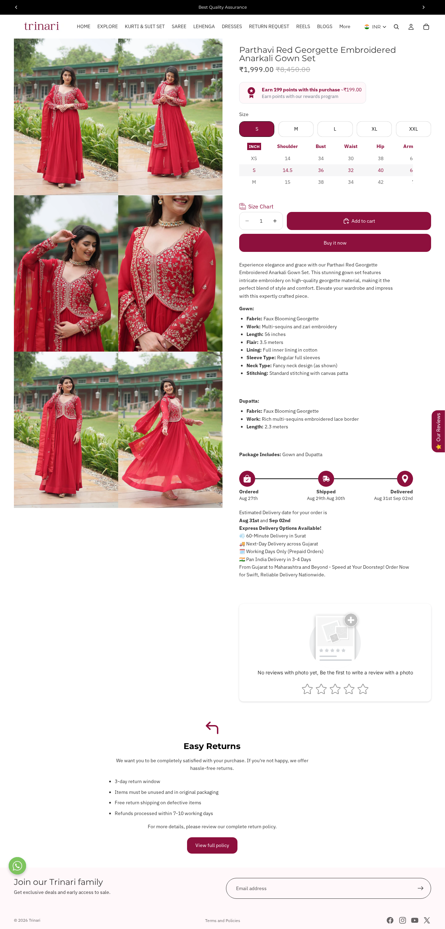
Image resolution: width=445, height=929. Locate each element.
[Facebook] (390, 920)
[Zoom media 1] (66, 117)
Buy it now (335, 243)
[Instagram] (402, 920)
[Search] (396, 26)
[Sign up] (420, 888)
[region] (326, 164)
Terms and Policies (222, 920)
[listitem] (345, 27)
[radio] (254, 146)
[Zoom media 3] (66, 273)
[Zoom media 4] (170, 273)
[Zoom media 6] (170, 430)
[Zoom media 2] (170, 117)
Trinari (34, 920)
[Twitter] (427, 920)
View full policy (212, 845)
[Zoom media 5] (66, 430)
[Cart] (426, 26)
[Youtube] (415, 920)
